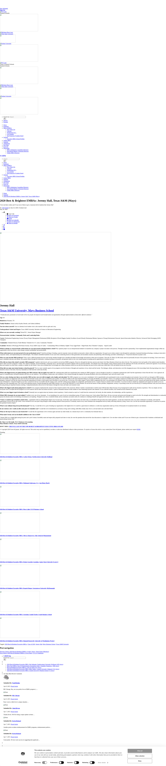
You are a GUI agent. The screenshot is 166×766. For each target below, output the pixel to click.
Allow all (139, 751)
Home (5, 193)
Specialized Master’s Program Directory (18, 151)
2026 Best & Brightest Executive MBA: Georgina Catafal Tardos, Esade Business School (26, 614)
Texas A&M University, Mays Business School (27, 310)
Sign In (5, 120)
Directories (6, 148)
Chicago (9, 131)
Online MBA (7, 140)
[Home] (3, 11)
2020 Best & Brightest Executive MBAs (16, 644)
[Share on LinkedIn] (4, 228)
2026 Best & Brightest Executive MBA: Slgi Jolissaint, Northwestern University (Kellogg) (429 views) (35, 664)
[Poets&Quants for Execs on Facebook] (3, 156)
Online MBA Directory (13, 153)
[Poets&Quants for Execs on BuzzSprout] (5, 656)
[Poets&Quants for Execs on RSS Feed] (2, 156)
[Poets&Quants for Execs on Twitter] (0, 156)
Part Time (6, 145)
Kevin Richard (16, 721)
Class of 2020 (31, 644)
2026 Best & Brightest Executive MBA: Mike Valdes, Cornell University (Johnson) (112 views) (33, 669)
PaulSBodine (16, 683)
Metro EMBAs (7, 128)
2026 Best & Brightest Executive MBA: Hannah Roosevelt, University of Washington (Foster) (27, 641)
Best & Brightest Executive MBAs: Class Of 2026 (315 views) (24, 667)
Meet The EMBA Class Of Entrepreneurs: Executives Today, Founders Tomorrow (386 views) (33, 666)
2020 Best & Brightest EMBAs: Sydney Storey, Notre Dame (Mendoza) (24, 651)
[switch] (61, 762)
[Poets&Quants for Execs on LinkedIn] (5, 156)
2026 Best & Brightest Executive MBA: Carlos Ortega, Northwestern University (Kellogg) (26, 457)
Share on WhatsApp (14, 221)
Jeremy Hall (39, 644)
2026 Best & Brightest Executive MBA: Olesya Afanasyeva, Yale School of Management (25, 535)
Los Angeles (10, 134)
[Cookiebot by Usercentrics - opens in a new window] (23, 762)
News (5, 125)
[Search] (4, 119)
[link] (36, 426)
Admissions (6, 143)
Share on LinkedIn (13, 220)
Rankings (6, 126)
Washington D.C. (11, 132)
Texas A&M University (62, 644)
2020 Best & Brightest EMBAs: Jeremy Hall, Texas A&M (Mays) (21, 196)
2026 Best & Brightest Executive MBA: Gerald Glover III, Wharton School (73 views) (30, 670)
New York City (11, 129)
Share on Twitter (13, 217)
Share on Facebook (13, 215)
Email (10, 218)
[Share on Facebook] (3, 226)
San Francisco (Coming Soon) (15, 136)
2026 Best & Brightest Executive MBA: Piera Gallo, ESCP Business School (22, 509)
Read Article (14, 686)
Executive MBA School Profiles (15, 139)
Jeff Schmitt (5, 208)
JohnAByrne (16, 708)
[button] (4, 212)
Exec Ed (5, 146)
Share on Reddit (12, 223)
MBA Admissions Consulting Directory (18, 150)
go (4, 160)
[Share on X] (4, 224)
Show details (102, 762)
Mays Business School (49, 644)
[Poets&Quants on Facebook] (8, 656)
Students (5, 142)
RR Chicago (16, 695)
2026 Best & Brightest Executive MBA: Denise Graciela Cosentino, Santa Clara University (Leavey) (29, 562)
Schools (5, 137)
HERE (138, 429)
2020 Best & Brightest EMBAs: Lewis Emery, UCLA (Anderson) (21, 653)
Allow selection (139, 756)
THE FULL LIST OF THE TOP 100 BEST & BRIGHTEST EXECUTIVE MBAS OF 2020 (36, 426)
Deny (139, 761)
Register (5, 122)
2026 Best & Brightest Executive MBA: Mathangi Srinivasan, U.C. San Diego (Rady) (25, 483)
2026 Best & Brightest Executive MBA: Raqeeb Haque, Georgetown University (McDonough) (27, 588)
